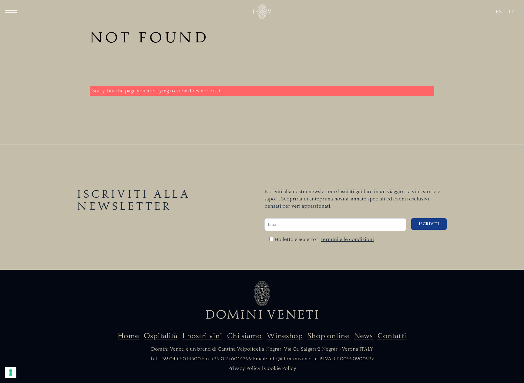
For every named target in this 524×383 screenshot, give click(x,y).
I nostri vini (202, 335)
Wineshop (285, 335)
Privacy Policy (244, 368)
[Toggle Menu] (11, 11)
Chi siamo (244, 335)
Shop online (328, 335)
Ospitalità (160, 335)
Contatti (392, 335)
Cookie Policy (280, 368)
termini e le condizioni (347, 239)
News (363, 335)
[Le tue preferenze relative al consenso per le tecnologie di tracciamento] (10, 372)
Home (128, 335)
